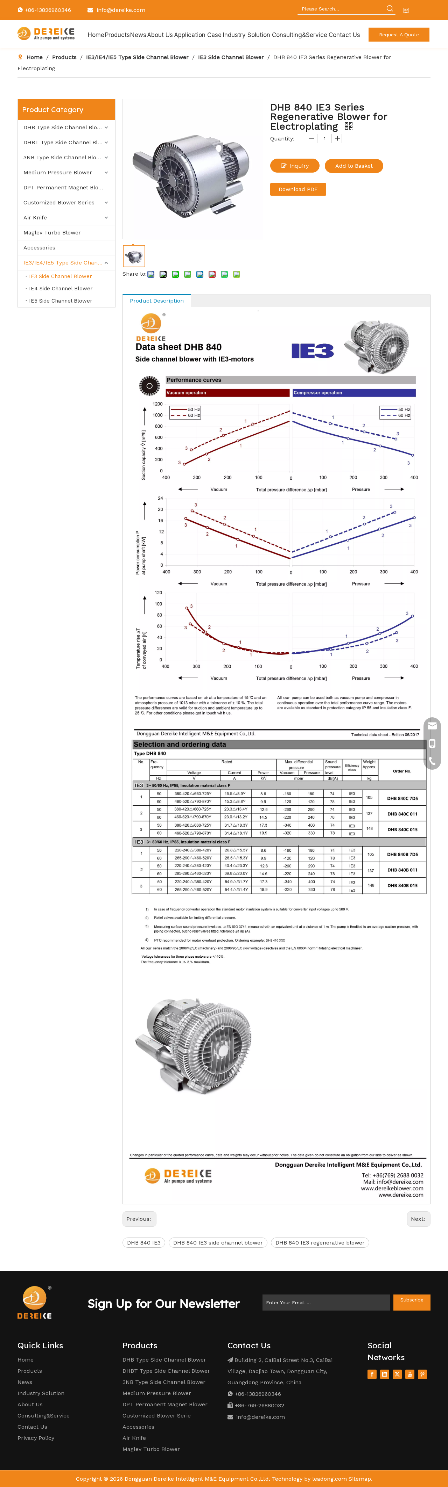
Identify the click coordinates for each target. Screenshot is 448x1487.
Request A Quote (399, 34)
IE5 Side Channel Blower (60, 301)
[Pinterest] (422, 1374)
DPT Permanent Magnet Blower (65, 187)
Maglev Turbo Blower (52, 232)
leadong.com (329, 1478)
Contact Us (32, 1426)
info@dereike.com (121, 10)
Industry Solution (41, 1393)
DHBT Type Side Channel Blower (67, 142)
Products (30, 1371)
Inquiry (299, 165)
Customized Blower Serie (156, 1415)
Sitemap (360, 1478)
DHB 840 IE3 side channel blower (218, 1242)
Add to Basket (354, 165)
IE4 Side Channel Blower (61, 288)
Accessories (39, 247)
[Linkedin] (384, 1374)
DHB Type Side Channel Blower (65, 127)
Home (26, 1359)
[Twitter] (397, 1374)
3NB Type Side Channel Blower (64, 157)
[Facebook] (372, 1374)
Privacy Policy (36, 1438)
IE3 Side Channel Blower (60, 276)
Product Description (157, 300)
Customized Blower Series (58, 202)
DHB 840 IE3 (144, 1242)
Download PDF (298, 189)
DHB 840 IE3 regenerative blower (320, 1242)
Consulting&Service (44, 1415)
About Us (30, 1404)
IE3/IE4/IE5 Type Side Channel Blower (69, 262)
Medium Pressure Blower (57, 172)
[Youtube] (409, 1374)
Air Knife (35, 217)
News (25, 1382)
